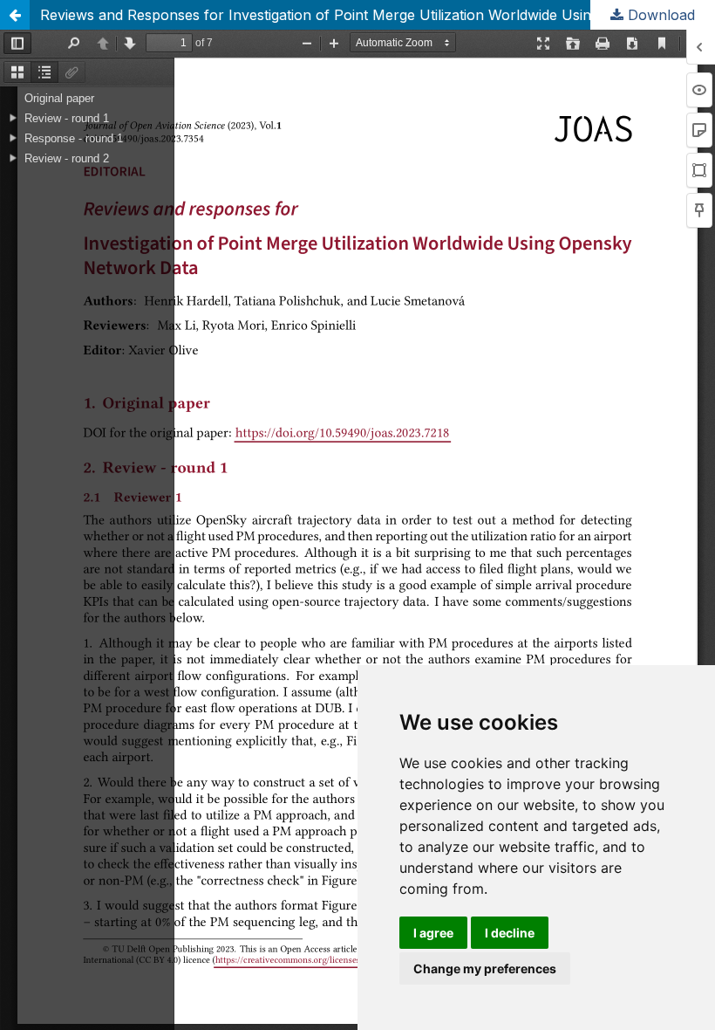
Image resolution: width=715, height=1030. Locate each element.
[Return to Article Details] (15, 15)
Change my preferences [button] (484, 968)
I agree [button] (433, 932)
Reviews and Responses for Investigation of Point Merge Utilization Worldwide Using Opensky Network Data (377, 15)
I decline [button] (510, 932)
